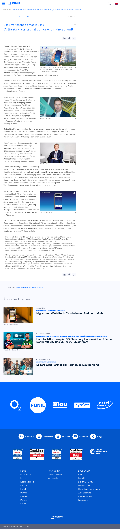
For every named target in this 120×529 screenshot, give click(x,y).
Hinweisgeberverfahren (89, 489)
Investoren (25, 489)
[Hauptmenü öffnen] (3, 3)
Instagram (48, 436)
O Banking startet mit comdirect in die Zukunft (66, 9)
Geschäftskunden (56, 474)
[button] (64, 38)
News (23, 503)
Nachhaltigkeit (27, 481)
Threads (66, 436)
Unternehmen (26, 474)
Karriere (24, 496)
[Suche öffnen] (109, 3)
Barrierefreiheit (85, 496)
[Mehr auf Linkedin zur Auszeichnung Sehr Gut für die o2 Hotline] (57, 454)
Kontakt (81, 478)
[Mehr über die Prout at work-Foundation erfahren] (98, 454)
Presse (23, 500)
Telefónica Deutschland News (40, 9)
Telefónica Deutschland (21, 9)
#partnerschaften (37, 287)
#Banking (19, 287)
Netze (23, 478)
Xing (99, 436)
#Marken (25, 287)
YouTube (83, 436)
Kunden (23, 485)
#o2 (30, 287)
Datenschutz (84, 485)
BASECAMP (84, 470)
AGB (80, 474)
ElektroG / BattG (86, 481)
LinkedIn (29, 436)
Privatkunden (54, 470)
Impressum (83, 500)
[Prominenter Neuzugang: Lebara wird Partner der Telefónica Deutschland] (58, 366)
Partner (23, 492)
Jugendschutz (84, 492)
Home (23, 470)
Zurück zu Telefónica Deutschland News (18, 17)
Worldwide (53, 478)
